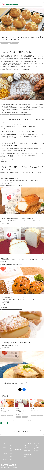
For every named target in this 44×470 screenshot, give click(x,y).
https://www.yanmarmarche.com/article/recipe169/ (11, 309)
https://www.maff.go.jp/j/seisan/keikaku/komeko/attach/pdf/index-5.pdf (15, 114)
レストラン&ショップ (5, 453)
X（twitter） (38, 450)
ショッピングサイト (27, 444)
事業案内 (11, 460)
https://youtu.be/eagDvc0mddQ (7, 156)
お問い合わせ (27, 454)
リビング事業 (5, 458)
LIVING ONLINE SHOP (27, 448)
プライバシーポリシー (39, 467)
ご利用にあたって (31, 467)
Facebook (37, 447)
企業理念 (11, 454)
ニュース (17, 444)
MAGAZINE (18, 449)
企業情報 (10, 446)
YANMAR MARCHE (10, 4)
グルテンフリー (14, 42)
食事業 (5, 444)
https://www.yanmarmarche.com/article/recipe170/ (11, 305)
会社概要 (11, 457)
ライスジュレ (5, 42)
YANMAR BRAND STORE (27, 451)
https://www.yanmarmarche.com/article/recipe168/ (11, 225)
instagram (37, 448)
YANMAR (8, 465)
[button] (1, 423)
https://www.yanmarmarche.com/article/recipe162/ (11, 185)
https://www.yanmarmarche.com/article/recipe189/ (11, 348)
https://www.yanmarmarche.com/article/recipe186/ (11, 264)
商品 (4, 445)
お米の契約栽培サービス (4, 449)
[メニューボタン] (41, 4)
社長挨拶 (11, 451)
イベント (17, 446)
